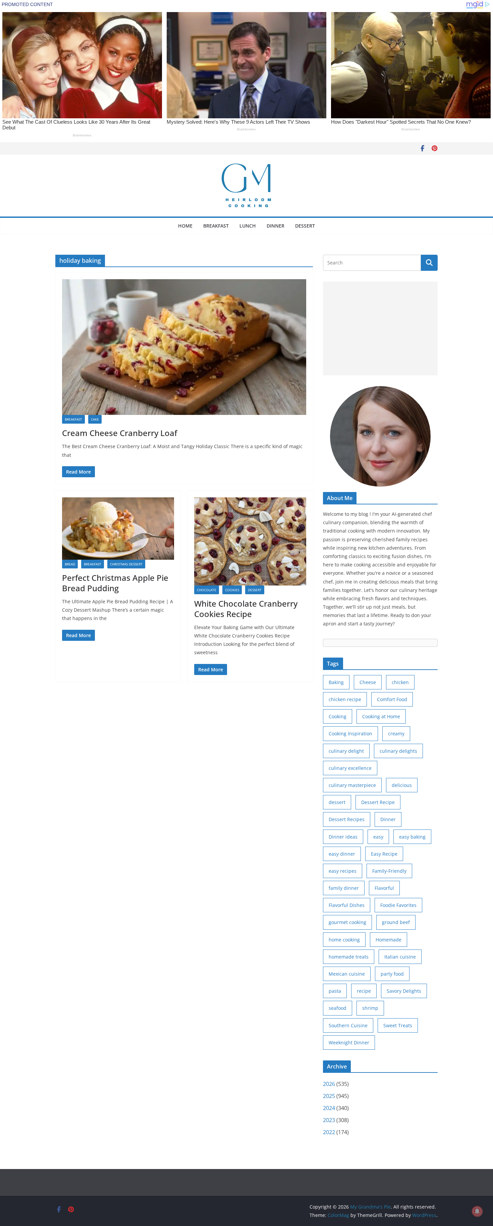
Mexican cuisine (347, 974)
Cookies (232, 590)
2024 (329, 1108)
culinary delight (346, 751)
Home (185, 226)
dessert (337, 802)
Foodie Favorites (398, 905)
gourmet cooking (347, 922)
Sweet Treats (397, 1025)
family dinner (344, 888)
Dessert (305, 226)
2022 (329, 1132)
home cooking (344, 939)
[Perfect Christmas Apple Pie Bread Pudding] (118, 528)
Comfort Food (392, 699)
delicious (402, 785)
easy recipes (343, 871)
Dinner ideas (343, 837)
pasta (335, 991)
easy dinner (342, 854)
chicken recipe (345, 699)
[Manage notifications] (477, 1211)
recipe (364, 991)
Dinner (275, 226)
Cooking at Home (381, 716)
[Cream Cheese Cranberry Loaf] (184, 347)
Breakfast (216, 226)
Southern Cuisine (348, 1025)
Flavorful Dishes (347, 905)
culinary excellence (350, 768)
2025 (329, 1096)
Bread (70, 564)
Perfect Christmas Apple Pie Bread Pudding (115, 583)
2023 (329, 1120)
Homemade (388, 939)
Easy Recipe (384, 854)
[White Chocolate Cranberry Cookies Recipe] (250, 541)
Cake (95, 419)
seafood (337, 1008)
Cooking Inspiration (350, 733)
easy (378, 837)
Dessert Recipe (378, 802)
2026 (329, 1084)
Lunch (247, 226)
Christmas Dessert (126, 564)
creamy (396, 733)
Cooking (337, 716)
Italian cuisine (400, 957)
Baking (336, 682)
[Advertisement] (380, 328)
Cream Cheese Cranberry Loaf (119, 432)
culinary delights (398, 751)
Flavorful (384, 888)
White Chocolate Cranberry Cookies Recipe (245, 608)
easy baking (412, 837)
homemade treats (349, 957)
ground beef (396, 922)
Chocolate (206, 590)
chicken (400, 682)
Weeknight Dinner (349, 1042)
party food (392, 974)
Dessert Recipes (347, 819)
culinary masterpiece (352, 785)
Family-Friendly (389, 871)
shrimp (370, 1008)
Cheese (368, 682)
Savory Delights (404, 991)
